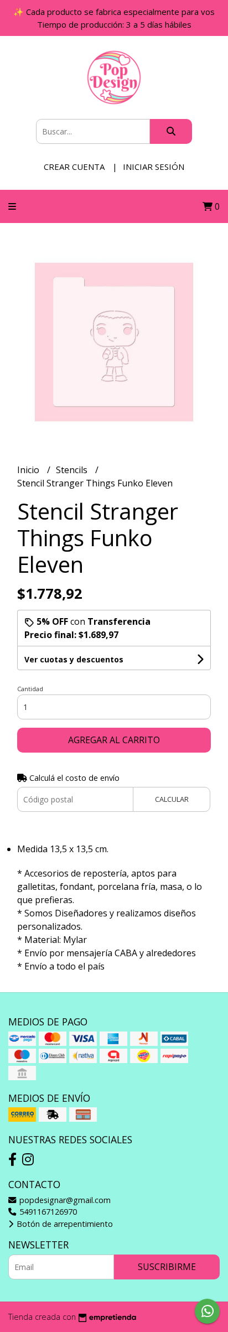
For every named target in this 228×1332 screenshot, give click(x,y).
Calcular (172, 799)
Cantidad (30, 689)
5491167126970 (47, 1211)
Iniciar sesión (153, 166)
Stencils (73, 470)
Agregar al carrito (114, 740)
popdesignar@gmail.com (64, 1200)
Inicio (29, 470)
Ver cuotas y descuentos (73, 659)
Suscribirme (167, 1267)
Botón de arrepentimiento (63, 1224)
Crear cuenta (74, 166)
